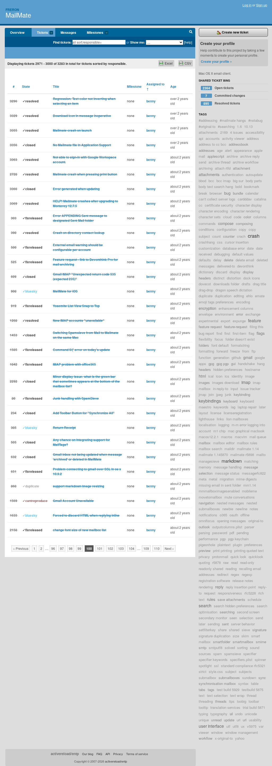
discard (221, 271)
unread (216, 719)
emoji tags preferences (216, 301)
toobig (241, 701)
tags (211, 689)
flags (261, 333)
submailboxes (229, 677)
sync (262, 677)
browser (216, 193)
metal (213, 479)
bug (227, 193)
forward (222, 351)
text (202, 695)
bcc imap (223, 180)
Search (190, 32)
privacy (204, 556)
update (229, 719)
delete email (245, 259)
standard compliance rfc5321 (243, 665)
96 (53, 548)
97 (62, 548)
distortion (234, 278)
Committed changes (225, 95)
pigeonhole (207, 544)
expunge (239, 320)
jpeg (219, 394)
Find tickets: (62, 42)
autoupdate (254, 174)
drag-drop (206, 289)
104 (131, 548)
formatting (206, 351)
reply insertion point (241, 586)
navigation (206, 502)
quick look (238, 556)
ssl (216, 665)
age (220, 150)
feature (254, 320)
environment (224, 314)
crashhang (207, 242)
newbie (227, 508)
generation (221, 357)
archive (232, 156)
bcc (211, 180)
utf (228, 726)
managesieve (209, 461)
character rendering (245, 211)
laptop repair (247, 406)
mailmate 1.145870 (213, 454)
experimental (208, 320)
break (203, 193)
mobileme (249, 490)
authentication (232, 174)
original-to (255, 520)
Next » (169, 548)
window (217, 732)
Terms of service (137, 754)
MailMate (18, 14)
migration (227, 479)
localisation (207, 424)
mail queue (257, 436)
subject (230, 671)
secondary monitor (213, 617)
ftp (254, 351)
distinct (218, 278)
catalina (260, 199)
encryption (207, 308)
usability (255, 719)
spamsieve (232, 653)
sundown (249, 677)
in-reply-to (220, 388)
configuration (226, 229)
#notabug (255, 120)
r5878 (216, 562)
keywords (221, 406)
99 (79, 548)
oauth (234, 514)
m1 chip (219, 430)
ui (231, 713)
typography (218, 713)
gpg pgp (222, 363)
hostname (252, 369)
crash (254, 235)
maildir (229, 448)
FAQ (99, 754)
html (202, 376)
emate (260, 295)
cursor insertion (237, 242)
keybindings (210, 401)
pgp (223, 538)
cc (200, 205)
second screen (248, 611)
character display (249, 205)
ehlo (249, 295)
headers (205, 369)
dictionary (206, 271)
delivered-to (226, 266)
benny (151, 101)
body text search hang (216, 186)
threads (221, 701)
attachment (241, 168)
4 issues (236, 132)
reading (231, 568)
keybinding (242, 394)
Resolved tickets (221, 103)
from (245, 351)
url (244, 719)
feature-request (235, 326)
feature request (210, 326)
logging (223, 424)
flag (251, 333)
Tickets (40, 32)
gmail (247, 357)
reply (219, 586)
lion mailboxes (237, 418)
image (249, 376)
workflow (205, 738)
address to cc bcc (212, 144)
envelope (205, 314)
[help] (188, 42)
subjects (245, 671)
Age (173, 86)
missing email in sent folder (220, 485)
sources (205, 653)
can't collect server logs (217, 199)
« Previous (20, 548)
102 (110, 548)
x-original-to (224, 738)
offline (244, 514)
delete (228, 259)
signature (259, 629)
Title (56, 86)
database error (234, 248)
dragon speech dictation (233, 289)
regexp (247, 574)
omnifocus (207, 520)
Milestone (134, 86)
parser (249, 526)
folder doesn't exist (240, 339)
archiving (205, 168)
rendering (206, 586)
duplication (223, 295)
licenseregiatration (238, 412)
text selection (217, 695)
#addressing (208, 120)
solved (230, 647)
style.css (216, 671)
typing (203, 713)
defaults (205, 259)
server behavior (243, 623)
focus (219, 339)
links (220, 418)
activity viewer (233, 138)
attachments (209, 174)
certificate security (219, 205)
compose (225, 223)
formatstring (240, 345)
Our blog (87, 754)
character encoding (213, 211)
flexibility (205, 339)
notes (254, 508)
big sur (238, 180)
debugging (222, 254)
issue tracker (250, 388)
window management (241, 732)
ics (227, 376)
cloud (227, 216)
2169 (224, 132)
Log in (247, 5)
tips (232, 701)
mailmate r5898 (242, 454)
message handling (227, 467)
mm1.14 (249, 485)
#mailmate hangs (233, 120)
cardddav (245, 199)
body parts (254, 180)
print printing (222, 550)
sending (214, 623)
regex (235, 574)
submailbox (207, 677)
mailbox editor (224, 442)
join (211, 394)
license (215, 412)
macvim (241, 436)
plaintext (224, 544)
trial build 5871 (254, 707)
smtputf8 (215, 647)
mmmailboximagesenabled (219, 490)
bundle (238, 193)
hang (261, 363)
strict (202, 671)
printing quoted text (249, 550)
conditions (206, 229)
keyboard (230, 401)
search (205, 605)
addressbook (238, 144)
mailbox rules (247, 442)
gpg (211, 363)
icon (219, 376)
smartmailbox (243, 641)
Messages (68, 32)
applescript (215, 156)
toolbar (254, 701)
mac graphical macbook (246, 430)
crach (241, 236)
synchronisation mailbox (217, 683)
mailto (261, 454)
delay (217, 259)
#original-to (207, 126)
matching (251, 461)
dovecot (205, 283)
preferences (253, 544)
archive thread (219, 162)
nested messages (230, 502)
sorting (242, 647)
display (235, 271)
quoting (204, 562)
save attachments (231, 599)
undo (239, 713)
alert (228, 150)
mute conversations (239, 497)
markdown (232, 461)
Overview (17, 32)
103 (121, 548)
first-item (239, 333)
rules (211, 599)
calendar (251, 193)
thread (251, 695)
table (254, 683)
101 (100, 548)
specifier (249, 653)
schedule (254, 599)
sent (225, 623)
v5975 (251, 726)
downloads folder (226, 283)
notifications (208, 514)
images (204, 382)
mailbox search (210, 448)
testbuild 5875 (252, 689)
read (234, 562)
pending (243, 532)
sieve (246, 629)
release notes (242, 580)
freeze (235, 351)
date (250, 248)
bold (238, 186)
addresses (207, 150)
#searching (226, 126)
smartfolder (221, 641)
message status (227, 473)
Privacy (118, 754)
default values (243, 254)
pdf (232, 532)
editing (239, 295)
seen (233, 617)
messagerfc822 (254, 473)
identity (237, 376)
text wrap (237, 695)
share (222, 629)
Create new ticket (234, 32)
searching (227, 611)
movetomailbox (210, 497)
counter (229, 236)
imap (245, 382)
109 (146, 548)
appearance (243, 150)
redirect (222, 574)
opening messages (231, 520)
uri (238, 719)
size (236, 635)
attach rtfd (223, 168)
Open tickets (218, 87)
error (239, 314)
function (205, 357)
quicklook (256, 556)
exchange (252, 314)
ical (211, 376)
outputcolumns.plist (227, 526)
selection (246, 617)
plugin (237, 544)
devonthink (245, 266)
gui (233, 363)
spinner (260, 659)
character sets (210, 216)
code (237, 216)
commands (207, 223)
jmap (202, 394)
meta (202, 479)
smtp (202, 647)
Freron (12, 9)
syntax (243, 683)
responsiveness (230, 593)
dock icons (251, 278)
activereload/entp (65, 753)
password (219, 532)
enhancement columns (236, 308)
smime (261, 641)
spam (217, 653)
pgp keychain (238, 538)
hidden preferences (228, 369)
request (209, 593)
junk (228, 394)
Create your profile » (216, 61)
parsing (204, 532)
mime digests (246, 479)
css (220, 242)
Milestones (92, 32)
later (262, 406)
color (247, 216)
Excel (169, 63)
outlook (204, 526)
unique (204, 719)
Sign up (261, 5)
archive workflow (246, 162)
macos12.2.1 (209, 436)
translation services (225, 707)
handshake (246, 363)
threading (206, 701)
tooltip (203, 707)
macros (226, 436)
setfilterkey (207, 629)
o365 (223, 514)
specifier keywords (213, 659)
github (236, 357)
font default (220, 345)
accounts (213, 138)
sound (254, 647)
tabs (202, 689)
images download (225, 382)
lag (233, 406)
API (107, 754)
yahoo (239, 738)
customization (209, 248)
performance (208, 538)
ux (243, 726)
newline (241, 508)
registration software (214, 580)
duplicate (205, 295)
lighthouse (206, 418)
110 (157, 548)
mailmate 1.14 (248, 448)
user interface (211, 726)
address (253, 138)
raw (226, 562)
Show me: (137, 42)
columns (259, 216)
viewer (204, 732)
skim (245, 635)
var (261, 726)
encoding (243, 301)
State (26, 86)
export (225, 320)
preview (205, 550)
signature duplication (214, 635)
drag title (259, 283)
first (227, 333)
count (216, 236)
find (219, 333)
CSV (188, 63)
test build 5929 (228, 689)
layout (203, 412)
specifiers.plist (241, 659)
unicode (251, 713)
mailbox (205, 442)
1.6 (239, 126)
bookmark (251, 186)
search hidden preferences (234, 605)
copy (242, 229)
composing (244, 223)
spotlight (205, 665)
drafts (246, 283)
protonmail (220, 556)
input (234, 388)
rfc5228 (250, 593)
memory (205, 467)
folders (204, 345)
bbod (202, 180)
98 (71, 548)
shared (234, 629)
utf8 (236, 726)
